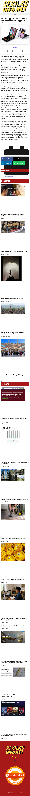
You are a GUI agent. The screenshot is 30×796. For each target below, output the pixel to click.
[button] (15, 14)
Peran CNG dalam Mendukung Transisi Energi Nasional (14, 579)
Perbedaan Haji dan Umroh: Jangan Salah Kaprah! (13, 375)
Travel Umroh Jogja (8, 176)
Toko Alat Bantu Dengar (10, 175)
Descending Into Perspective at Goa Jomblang (12, 298)
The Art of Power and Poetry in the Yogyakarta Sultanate (14, 251)
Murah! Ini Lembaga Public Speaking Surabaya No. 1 (13, 625)
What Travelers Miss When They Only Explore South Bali (14, 499)
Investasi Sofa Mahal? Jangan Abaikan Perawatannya (13, 538)
